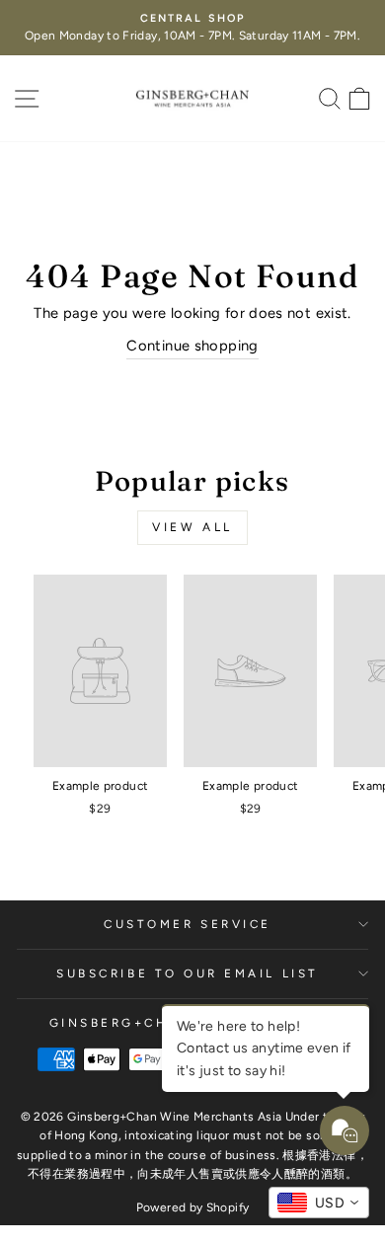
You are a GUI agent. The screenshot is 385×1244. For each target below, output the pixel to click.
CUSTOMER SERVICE (187, 924)
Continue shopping (192, 345)
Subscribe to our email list (187, 973)
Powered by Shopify (193, 1207)
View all (192, 527)
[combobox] (319, 1202)
